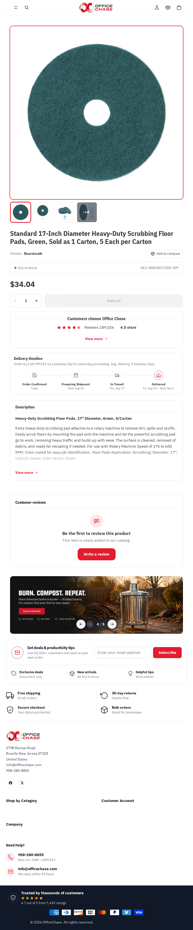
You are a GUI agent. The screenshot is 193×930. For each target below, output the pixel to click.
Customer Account (118, 800)
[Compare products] (167, 7)
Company (14, 824)
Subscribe (167, 652)
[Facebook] (10, 782)
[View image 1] (21, 212)
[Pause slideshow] (89, 624)
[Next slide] (112, 624)
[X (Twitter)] (22, 782)
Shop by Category (21, 800)
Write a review (97, 554)
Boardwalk (33, 253)
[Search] (26, 7)
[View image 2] (43, 212)
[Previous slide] (80, 624)
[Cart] (178, 7)
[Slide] (96, 605)
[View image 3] (65, 212)
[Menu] (16, 7)
